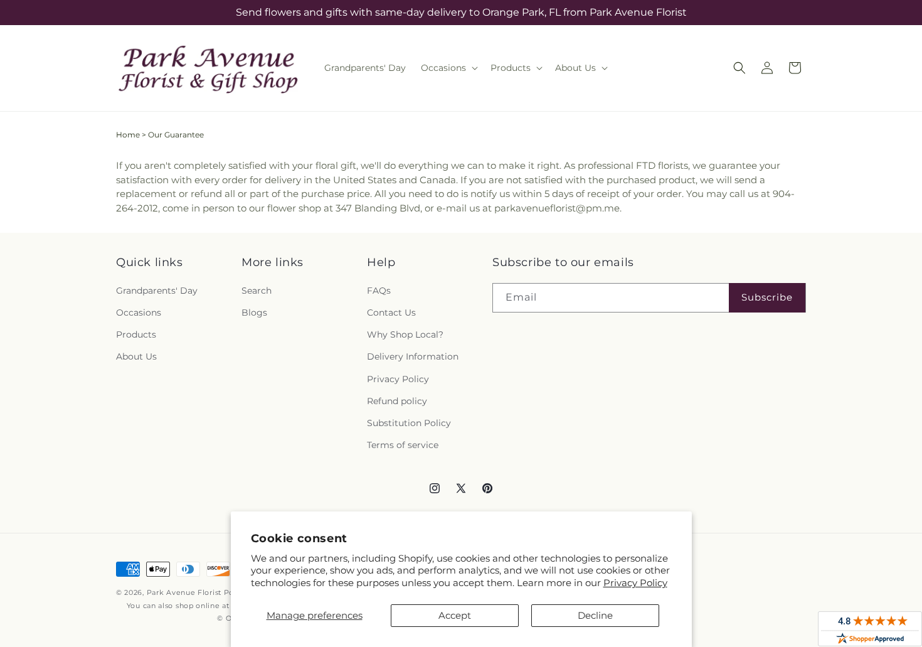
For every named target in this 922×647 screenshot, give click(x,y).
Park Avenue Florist (184, 592)
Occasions (138, 312)
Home (128, 134)
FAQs (379, 290)
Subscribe (767, 297)
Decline (595, 615)
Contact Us (391, 312)
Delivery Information (412, 356)
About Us (136, 356)
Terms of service (402, 445)
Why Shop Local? (405, 334)
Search (256, 290)
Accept (454, 615)
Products (136, 334)
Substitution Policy (409, 423)
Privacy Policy (635, 583)
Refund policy (397, 401)
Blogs (254, 312)
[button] (448, 68)
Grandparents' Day (157, 290)
